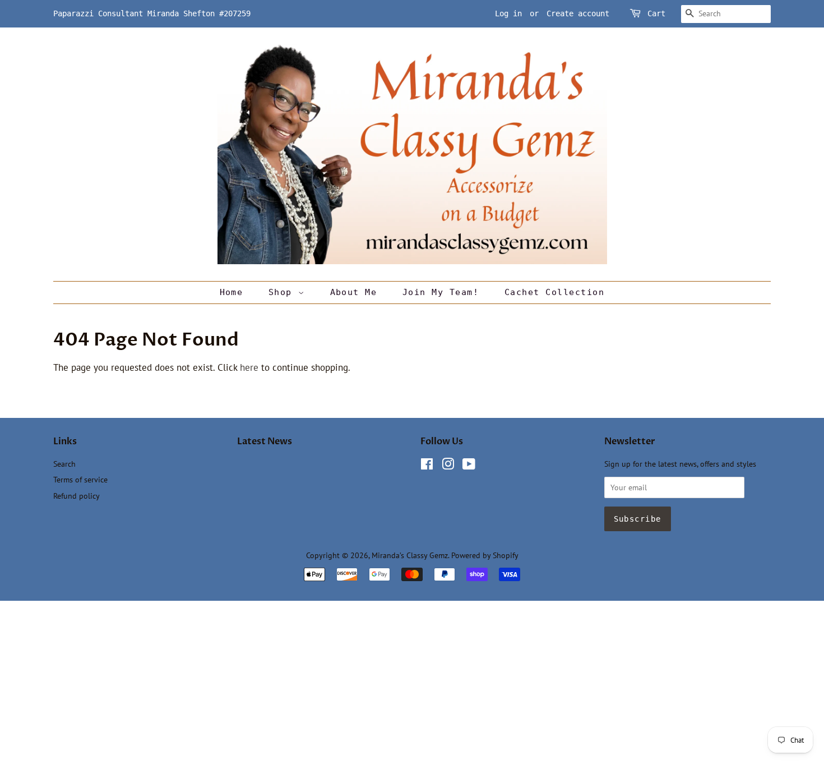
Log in (508, 13)
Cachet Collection (554, 292)
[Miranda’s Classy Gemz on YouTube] (468, 466)
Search (64, 463)
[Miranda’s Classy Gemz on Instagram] (448, 466)
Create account (578, 13)
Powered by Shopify (485, 555)
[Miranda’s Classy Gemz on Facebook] (426, 466)
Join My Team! (440, 292)
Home (231, 292)
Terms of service (80, 479)
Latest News (264, 441)
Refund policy (76, 495)
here (249, 367)
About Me (353, 292)
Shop (283, 292)
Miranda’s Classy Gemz (410, 555)
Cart (656, 13)
